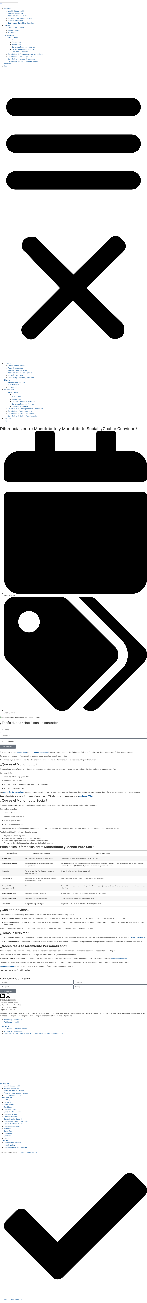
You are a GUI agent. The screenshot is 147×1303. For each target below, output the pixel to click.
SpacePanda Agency (29, 1152)
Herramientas (9, 35)
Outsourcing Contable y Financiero (21, 23)
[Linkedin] (2, 995)
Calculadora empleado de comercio (21, 59)
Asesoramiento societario (17, 16)
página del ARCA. (86, 796)
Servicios (7, 9)
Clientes (7, 25)
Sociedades (12, 33)
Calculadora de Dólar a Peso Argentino (23, 61)
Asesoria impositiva (15, 13)
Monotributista (13, 30)
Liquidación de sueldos (16, 11)
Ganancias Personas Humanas (23, 47)
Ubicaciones (6, 1097)
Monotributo (16, 45)
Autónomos (16, 42)
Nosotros (7, 64)
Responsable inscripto (16, 28)
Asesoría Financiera (15, 21)
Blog (5, 66)
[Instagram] (8, 995)
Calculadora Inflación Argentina (20, 57)
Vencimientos (13, 37)
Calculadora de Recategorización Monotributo (25, 54)
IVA (13, 40)
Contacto (4, 1026)
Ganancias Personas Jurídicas (23, 49)
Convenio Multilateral (20, 52)
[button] (73, 214)
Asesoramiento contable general (20, 18)
